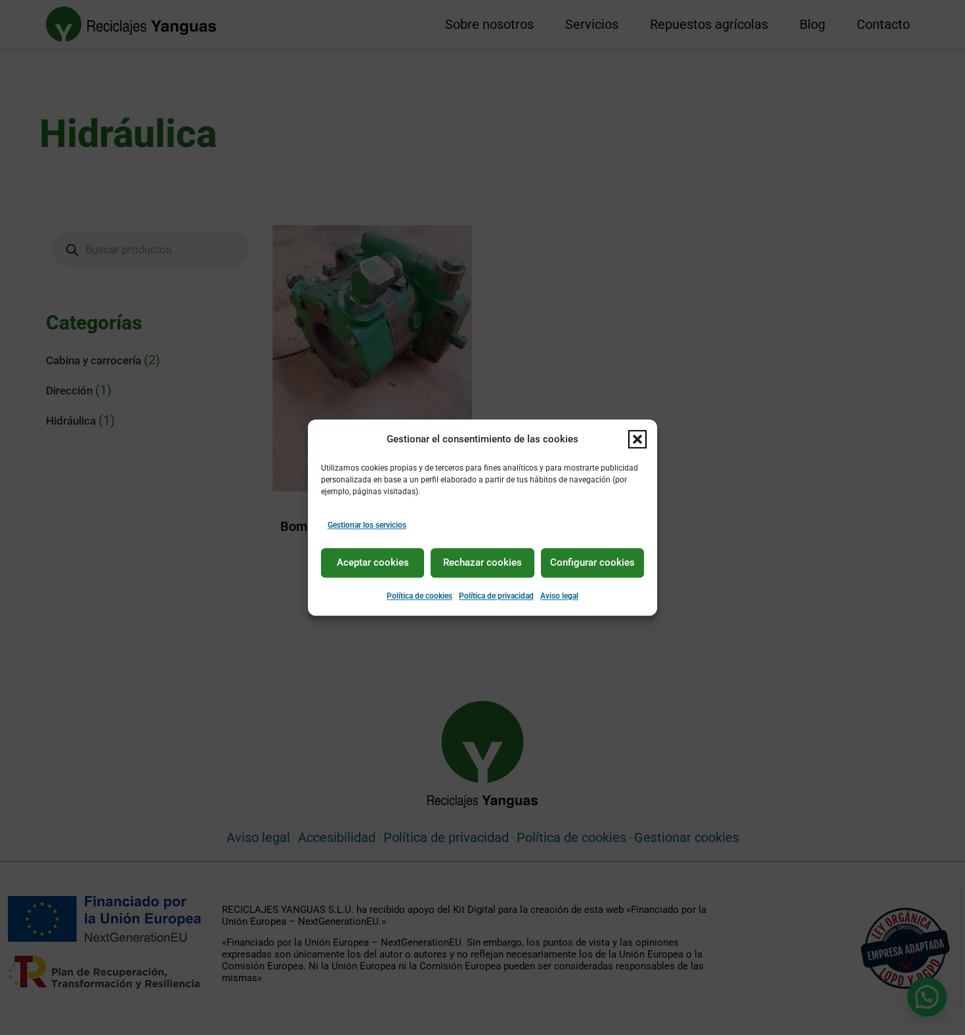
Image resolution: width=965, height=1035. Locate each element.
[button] (637, 439)
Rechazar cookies (482, 563)
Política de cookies (419, 596)
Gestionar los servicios (367, 525)
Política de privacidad (496, 596)
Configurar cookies (592, 563)
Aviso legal (559, 596)
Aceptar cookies (373, 563)
